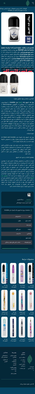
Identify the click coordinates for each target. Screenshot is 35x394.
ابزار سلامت (22, 368)
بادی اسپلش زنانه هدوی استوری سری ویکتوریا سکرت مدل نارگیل (22, 313)
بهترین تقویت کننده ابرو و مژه (13, 369)
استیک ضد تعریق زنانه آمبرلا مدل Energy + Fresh (22, 286)
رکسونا (20, 102)
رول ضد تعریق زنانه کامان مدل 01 (5, 340)
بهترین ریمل (13, 373)
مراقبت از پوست (23, 361)
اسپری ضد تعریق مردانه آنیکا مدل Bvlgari (22, 340)
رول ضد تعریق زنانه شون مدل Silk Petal (13, 313)
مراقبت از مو (22, 357)
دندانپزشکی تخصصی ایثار (4, 356)
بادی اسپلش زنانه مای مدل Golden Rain (4, 313)
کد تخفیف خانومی (5, 360)
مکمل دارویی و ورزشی (22, 365)
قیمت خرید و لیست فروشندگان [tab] (23, 203)
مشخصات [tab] (28, 200)
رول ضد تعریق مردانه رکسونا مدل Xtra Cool (5, 286)
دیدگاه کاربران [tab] (20, 200)
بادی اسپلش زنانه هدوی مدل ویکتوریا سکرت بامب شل (31, 340)
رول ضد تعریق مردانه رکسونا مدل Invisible (31, 286)
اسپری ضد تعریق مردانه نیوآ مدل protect (13, 340)
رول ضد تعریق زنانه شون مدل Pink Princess (31, 313)
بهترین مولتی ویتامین (13, 356)
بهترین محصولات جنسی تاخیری (14, 362)
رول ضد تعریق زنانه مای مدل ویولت (13, 286)
